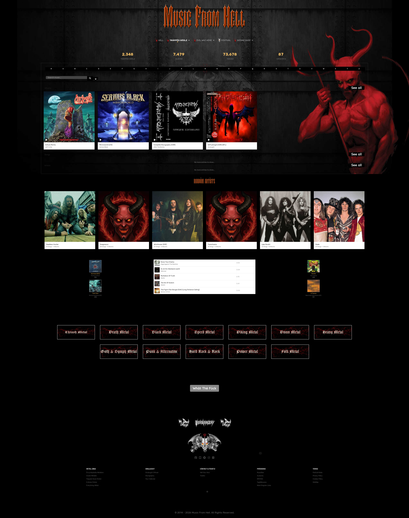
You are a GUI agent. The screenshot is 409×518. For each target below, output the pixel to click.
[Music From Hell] (204, 16)
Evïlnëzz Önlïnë (91, 482)
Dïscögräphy (149, 476)
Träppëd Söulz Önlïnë (93, 479)
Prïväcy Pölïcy (318, 476)
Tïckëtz (202, 476)
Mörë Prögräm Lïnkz (264, 485)
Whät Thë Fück (204, 388)
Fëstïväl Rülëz (317, 472)
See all (356, 88)
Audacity (260, 476)
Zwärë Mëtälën (91, 476)
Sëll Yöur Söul (205, 472)
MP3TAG (260, 479)
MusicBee (260, 472)
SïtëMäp (315, 482)
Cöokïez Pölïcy (318, 479)
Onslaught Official (151, 472)
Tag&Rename (261, 482)
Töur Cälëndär (150, 479)
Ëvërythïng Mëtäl (92, 485)
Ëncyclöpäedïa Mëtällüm (95, 472)
